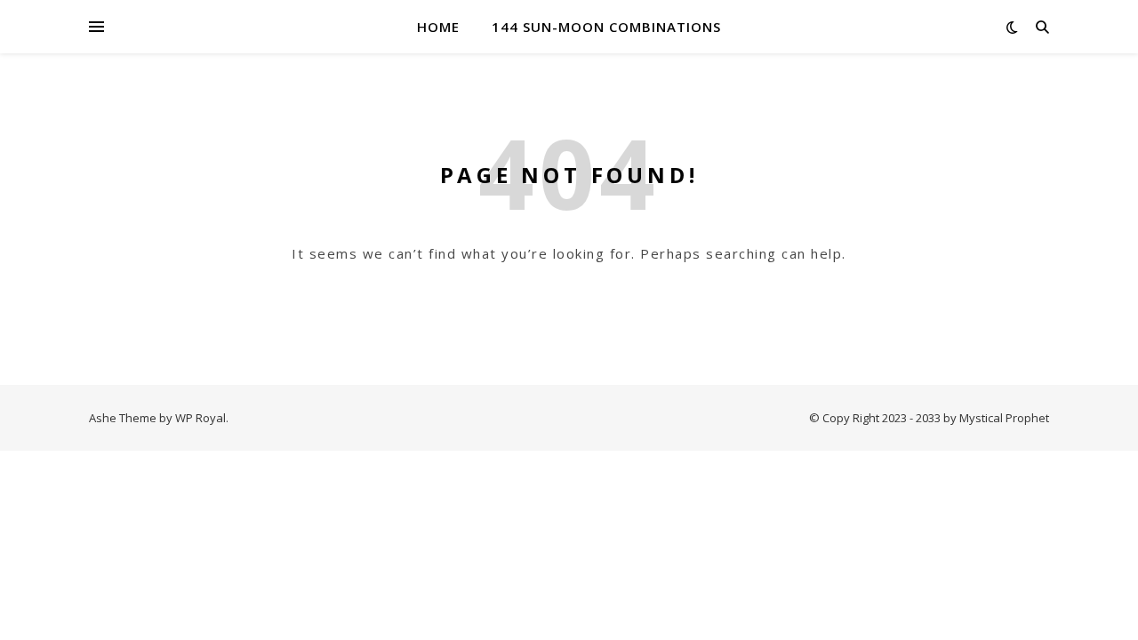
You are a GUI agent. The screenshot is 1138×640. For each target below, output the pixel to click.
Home (438, 27)
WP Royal (200, 418)
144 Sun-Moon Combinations (606, 27)
